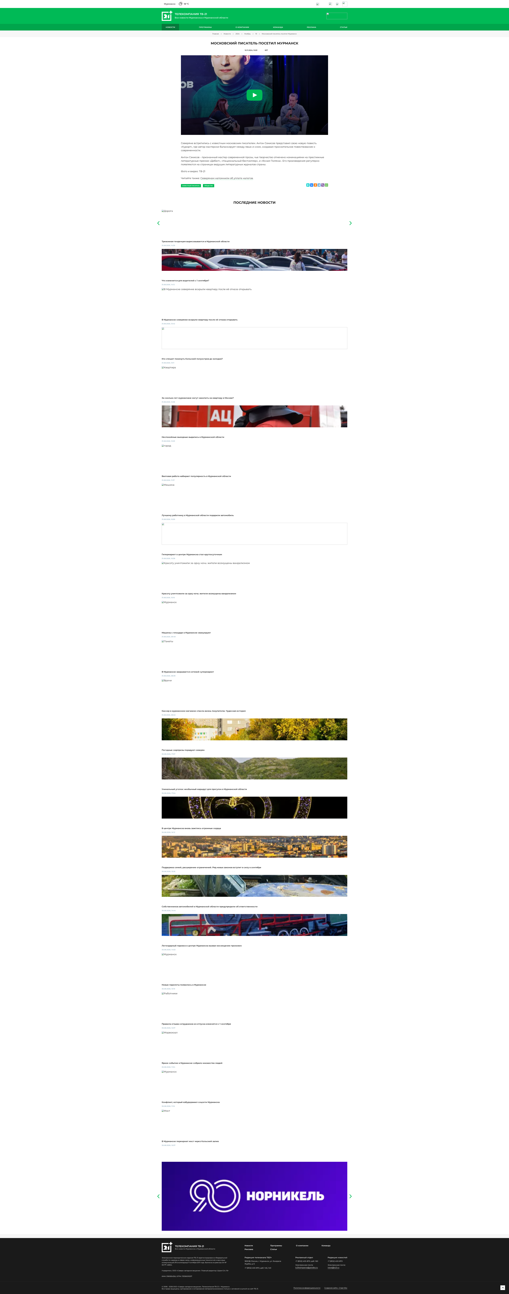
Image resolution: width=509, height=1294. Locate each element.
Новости (170, 27)
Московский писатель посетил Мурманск (279, 34)
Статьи (343, 27)
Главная (215, 34)
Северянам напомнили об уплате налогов (226, 178)
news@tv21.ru (333, 1267)
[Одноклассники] (315, 185)
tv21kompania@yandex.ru (306, 1267)
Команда (278, 27)
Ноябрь (247, 34)
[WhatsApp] (326, 185)
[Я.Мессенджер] (308, 185)
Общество (208, 186)
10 (256, 34)
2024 (238, 34)
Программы (205, 27)
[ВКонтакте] (311, 185)
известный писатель (191, 186)
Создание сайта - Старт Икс (335, 1288)
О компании (242, 27)
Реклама (311, 27)
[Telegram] (319, 185)
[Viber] (322, 185)
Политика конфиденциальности (306, 1288)
